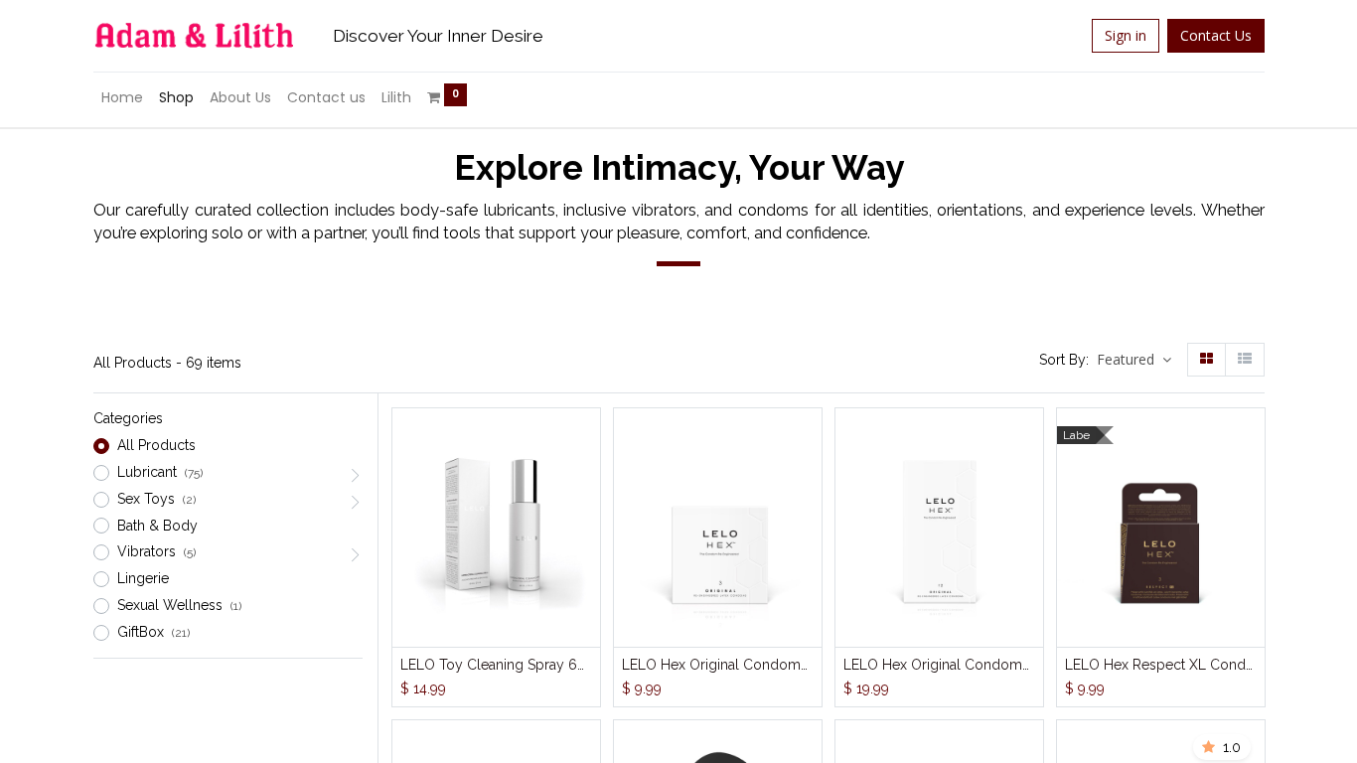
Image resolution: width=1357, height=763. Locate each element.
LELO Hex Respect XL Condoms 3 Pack (1161, 665)
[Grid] (1206, 360)
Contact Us (1216, 35)
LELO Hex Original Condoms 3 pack (718, 665)
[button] (1134, 360)
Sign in (1125, 35)
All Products (156, 445)
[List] (1245, 360)
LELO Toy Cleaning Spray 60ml (496, 665)
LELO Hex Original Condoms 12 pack (939, 665)
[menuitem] (122, 98)
